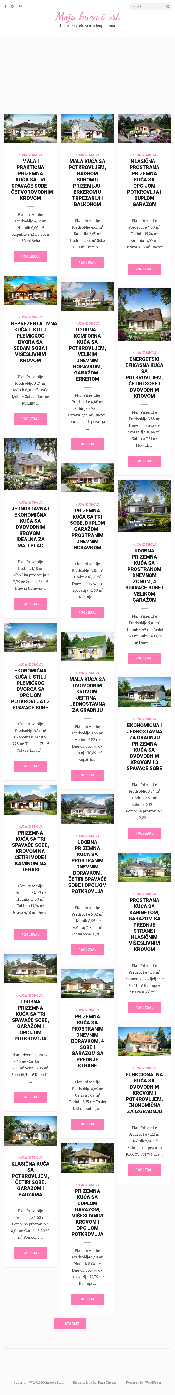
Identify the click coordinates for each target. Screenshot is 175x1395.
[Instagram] (12, 6)
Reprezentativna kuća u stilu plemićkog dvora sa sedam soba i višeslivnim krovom (34, 342)
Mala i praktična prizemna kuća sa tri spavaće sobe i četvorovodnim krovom (32, 179)
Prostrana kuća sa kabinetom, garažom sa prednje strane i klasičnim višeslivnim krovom (144, 924)
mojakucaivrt (33, 135)
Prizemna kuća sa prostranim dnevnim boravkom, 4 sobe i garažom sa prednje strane (87, 1041)
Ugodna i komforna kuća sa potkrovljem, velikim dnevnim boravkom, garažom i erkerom (87, 354)
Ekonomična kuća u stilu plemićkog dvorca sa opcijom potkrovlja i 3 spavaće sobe (30, 689)
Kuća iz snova (30, 155)
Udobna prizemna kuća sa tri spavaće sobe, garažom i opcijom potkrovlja (30, 1020)
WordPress (153, 1383)
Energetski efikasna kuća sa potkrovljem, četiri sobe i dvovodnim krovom (144, 377)
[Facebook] (5, 6)
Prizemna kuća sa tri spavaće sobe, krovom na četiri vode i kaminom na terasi (30, 851)
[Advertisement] (87, 75)
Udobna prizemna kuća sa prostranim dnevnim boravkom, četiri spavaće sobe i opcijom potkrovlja (87, 866)
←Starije (70, 1324)
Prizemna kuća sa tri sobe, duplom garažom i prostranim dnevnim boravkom (87, 529)
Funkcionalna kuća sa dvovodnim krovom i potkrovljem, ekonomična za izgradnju (144, 1093)
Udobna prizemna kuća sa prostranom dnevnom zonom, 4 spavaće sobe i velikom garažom (144, 575)
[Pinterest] (20, 6)
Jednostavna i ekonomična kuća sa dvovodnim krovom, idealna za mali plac (30, 527)
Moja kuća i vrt (87, 16)
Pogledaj (30, 257)
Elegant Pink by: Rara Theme (95, 1383)
